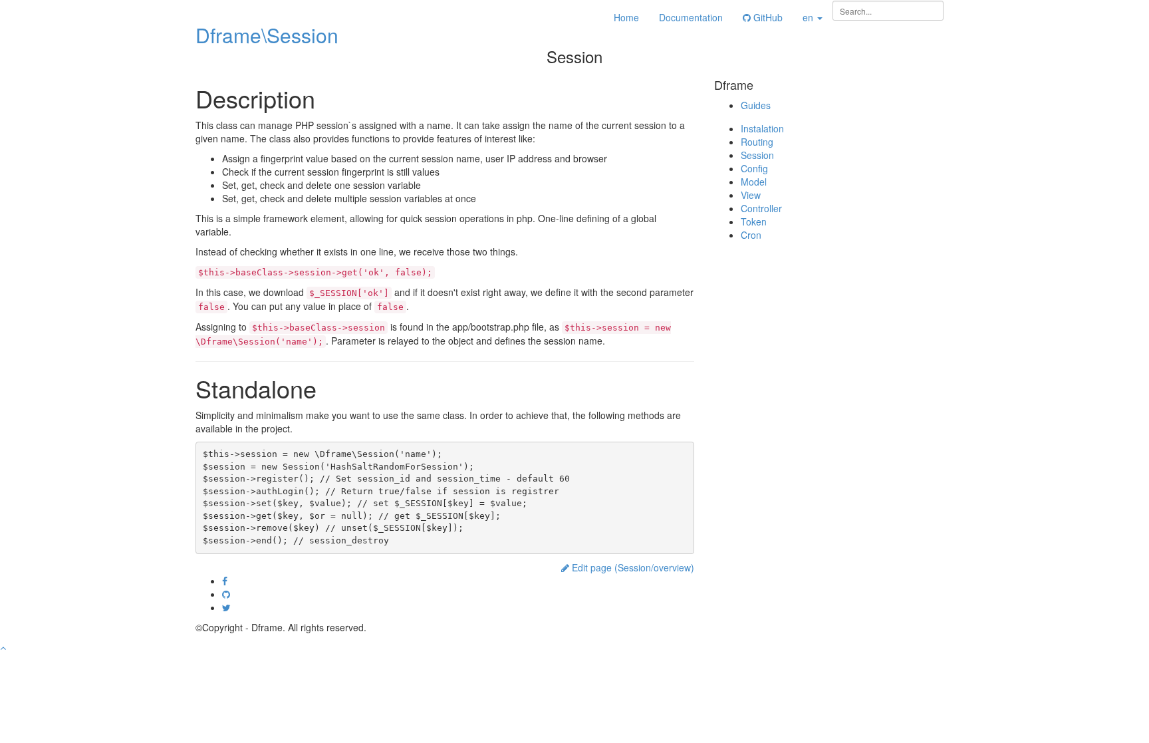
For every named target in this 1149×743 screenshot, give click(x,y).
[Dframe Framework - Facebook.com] (224, 580)
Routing (757, 141)
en (809, 17)
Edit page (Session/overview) (631, 567)
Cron (751, 234)
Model (754, 181)
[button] (3, 647)
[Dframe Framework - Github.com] (226, 594)
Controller (761, 208)
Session (757, 155)
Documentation (691, 17)
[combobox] (888, 11)
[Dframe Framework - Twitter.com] (226, 607)
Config (754, 168)
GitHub (767, 17)
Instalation (762, 128)
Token (754, 221)
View (751, 195)
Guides (756, 105)
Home (626, 17)
